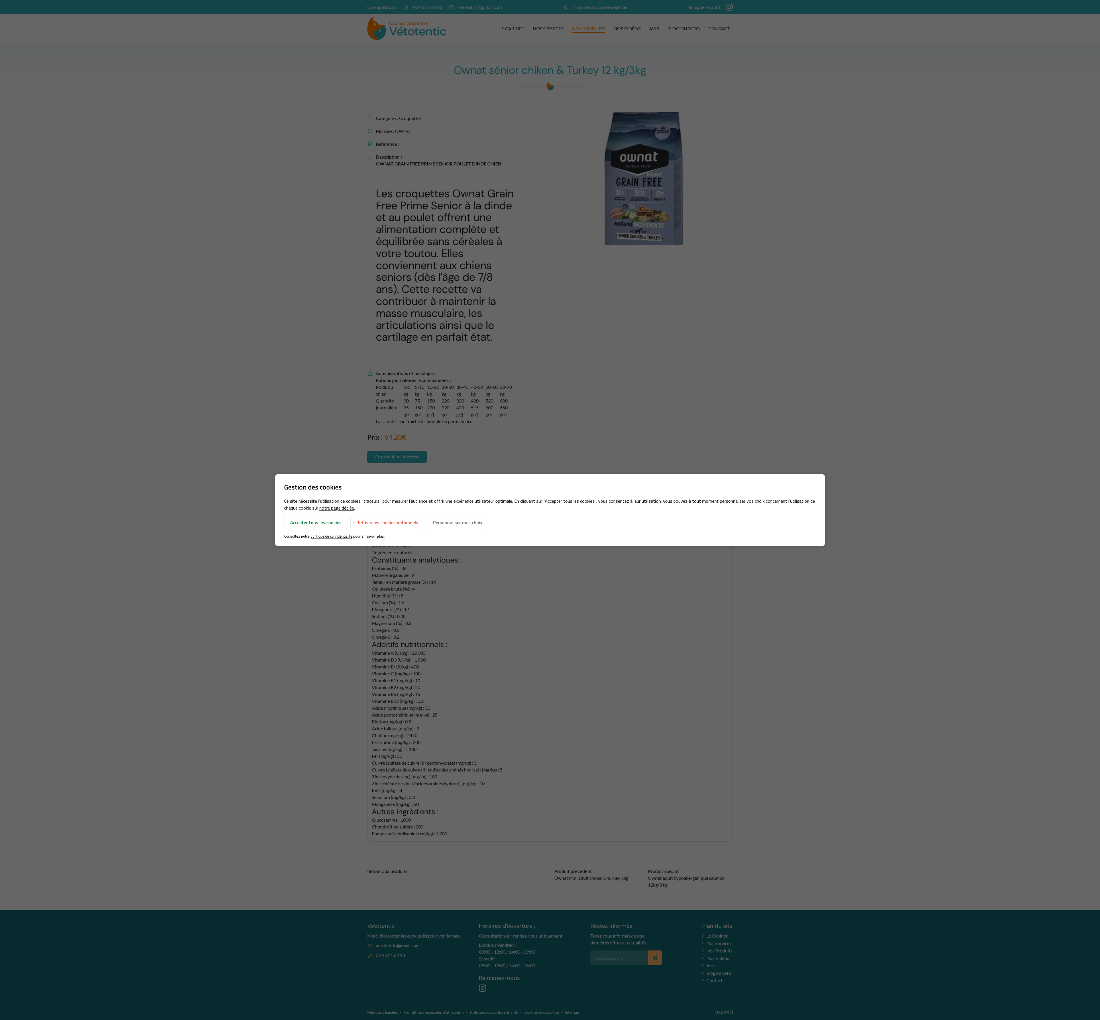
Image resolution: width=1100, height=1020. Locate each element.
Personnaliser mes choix (457, 522)
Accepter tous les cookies (315, 522)
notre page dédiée (336, 507)
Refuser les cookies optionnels (387, 522)
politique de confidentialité (331, 536)
